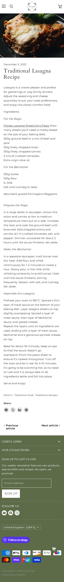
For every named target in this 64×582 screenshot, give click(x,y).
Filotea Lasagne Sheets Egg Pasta (26, 125)
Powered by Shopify (13, 574)
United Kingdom (20, 527)
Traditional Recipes (46, 395)
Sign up (11, 493)
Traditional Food (23, 395)
